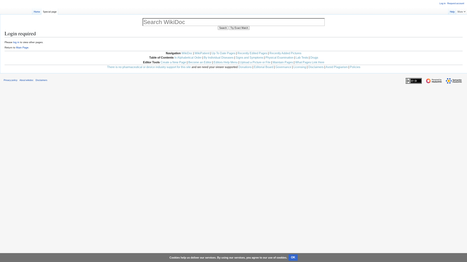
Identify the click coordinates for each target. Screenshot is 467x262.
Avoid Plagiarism (337, 67)
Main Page (22, 47)
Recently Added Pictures (285, 53)
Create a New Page (173, 62)
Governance (283, 67)
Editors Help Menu (226, 62)
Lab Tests (302, 57)
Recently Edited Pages (252, 53)
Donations (245, 67)
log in (16, 42)
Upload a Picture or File (255, 62)
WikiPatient (202, 53)
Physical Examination (279, 57)
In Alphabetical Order (188, 57)
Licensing (300, 67)
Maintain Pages (283, 62)
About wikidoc (26, 80)
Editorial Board (263, 67)
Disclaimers (316, 67)
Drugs (314, 57)
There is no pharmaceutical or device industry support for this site (149, 67)
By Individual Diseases (219, 57)
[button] (461, 11)
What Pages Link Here (309, 62)
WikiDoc (187, 53)
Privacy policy (10, 80)
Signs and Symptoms (249, 57)
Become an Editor (199, 62)
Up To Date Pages (223, 53)
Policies (355, 67)
